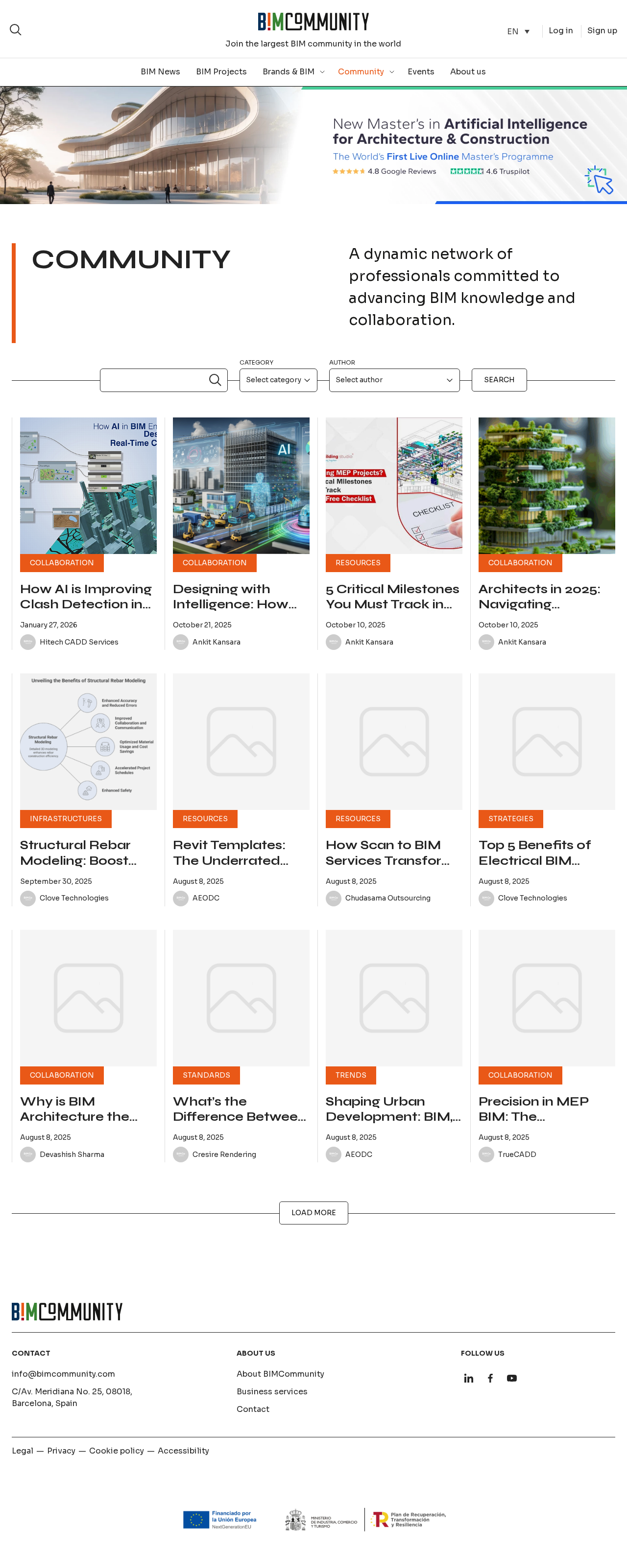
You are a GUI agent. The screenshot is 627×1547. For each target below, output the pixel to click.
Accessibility (183, 1451)
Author (342, 362)
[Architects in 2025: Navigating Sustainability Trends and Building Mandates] (547, 485)
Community (361, 72)
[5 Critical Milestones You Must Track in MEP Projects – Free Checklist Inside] (394, 485)
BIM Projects (221, 72)
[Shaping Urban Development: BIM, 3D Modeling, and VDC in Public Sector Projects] (394, 998)
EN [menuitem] (513, 31)
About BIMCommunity (280, 1374)
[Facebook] (490, 1378)
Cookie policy (116, 1451)
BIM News (160, 72)
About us (468, 72)
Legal (22, 1451)
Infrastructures (66, 818)
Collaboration (62, 562)
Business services (272, 1391)
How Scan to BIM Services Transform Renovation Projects (393, 860)
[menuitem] (518, 31)
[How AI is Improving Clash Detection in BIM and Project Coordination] (88, 485)
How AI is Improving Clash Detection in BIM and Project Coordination (86, 612)
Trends (351, 1075)
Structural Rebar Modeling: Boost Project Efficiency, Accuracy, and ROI (82, 868)
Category (256, 362)
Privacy (61, 1451)
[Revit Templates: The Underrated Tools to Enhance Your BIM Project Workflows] (241, 741)
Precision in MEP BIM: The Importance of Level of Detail (546, 1124)
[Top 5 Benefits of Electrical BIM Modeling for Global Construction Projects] (547, 741)
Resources (358, 562)
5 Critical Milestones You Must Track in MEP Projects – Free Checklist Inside (392, 612)
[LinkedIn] (469, 1378)
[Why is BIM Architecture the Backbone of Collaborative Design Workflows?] (88, 998)
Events (421, 72)
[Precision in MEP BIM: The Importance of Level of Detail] (547, 998)
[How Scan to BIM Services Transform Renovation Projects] (394, 741)
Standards (206, 1075)
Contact (253, 1409)
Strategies (510, 818)
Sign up (602, 30)
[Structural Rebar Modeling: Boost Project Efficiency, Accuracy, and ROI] (88, 741)
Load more (313, 1212)
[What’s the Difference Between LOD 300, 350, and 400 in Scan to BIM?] (241, 998)
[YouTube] (512, 1378)
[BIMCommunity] (313, 21)
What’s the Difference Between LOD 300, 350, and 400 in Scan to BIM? (239, 1124)
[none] (518, 31)
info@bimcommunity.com (63, 1374)
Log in (561, 30)
